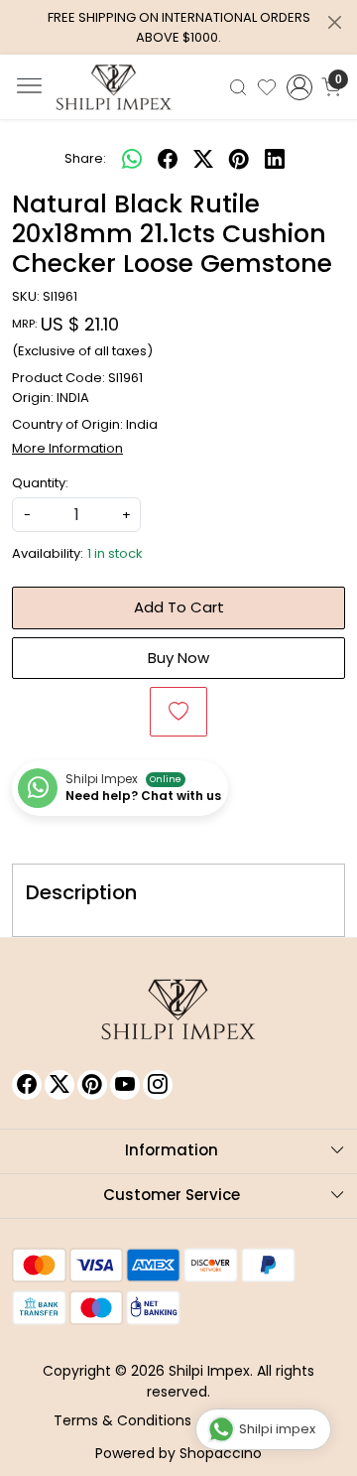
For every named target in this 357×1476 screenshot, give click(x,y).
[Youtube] (125, 1085)
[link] (238, 86)
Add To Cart (179, 607)
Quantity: (40, 482)
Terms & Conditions (122, 1420)
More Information (67, 448)
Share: (85, 158)
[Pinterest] (92, 1085)
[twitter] (203, 159)
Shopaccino (220, 1453)
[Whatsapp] (132, 159)
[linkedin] (275, 159)
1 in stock (115, 553)
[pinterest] (239, 159)
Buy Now (178, 657)
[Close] (334, 22)
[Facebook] (27, 1085)
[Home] (114, 87)
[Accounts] (299, 87)
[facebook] (167, 159)
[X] (59, 1085)
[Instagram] (158, 1085)
